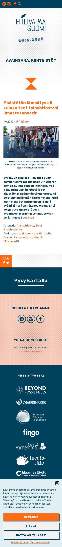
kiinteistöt (45, 233)
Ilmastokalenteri (13, 229)
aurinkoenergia (28, 233)
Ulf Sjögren (23, 121)
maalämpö (36, 237)
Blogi (39, 225)
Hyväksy (31, 516)
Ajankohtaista (25, 225)
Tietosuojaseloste (40, 542)
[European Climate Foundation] (31, 416)
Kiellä (31, 526)
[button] (57, 483)
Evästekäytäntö (20, 542)
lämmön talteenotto (15, 237)
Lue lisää (30, 217)
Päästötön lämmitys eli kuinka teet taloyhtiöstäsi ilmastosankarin (30, 107)
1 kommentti (11, 241)
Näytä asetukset (31, 535)
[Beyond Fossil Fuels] (31, 389)
